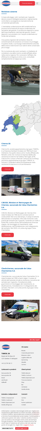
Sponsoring (24, 360)
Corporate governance (27, 353)
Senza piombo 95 (6, 373)
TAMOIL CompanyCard (7, 398)
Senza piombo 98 (6, 375)
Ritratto (23, 350)
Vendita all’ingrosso (6, 404)
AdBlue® (3, 382)
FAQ (22, 400)
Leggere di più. (28, 425)
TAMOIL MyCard (25, 373)
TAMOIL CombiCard (6, 400)
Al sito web (8, 169)
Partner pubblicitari (26, 402)
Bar (22, 384)
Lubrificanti (4, 380)
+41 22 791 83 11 (6, 363)
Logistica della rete (26, 357)
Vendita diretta (25, 389)
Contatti (23, 404)
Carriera (23, 364)
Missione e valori (26, 355)
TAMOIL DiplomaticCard (28, 377)
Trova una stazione (27, 3)
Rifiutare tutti (7, 428)
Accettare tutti (21, 428)
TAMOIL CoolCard (26, 375)
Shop (22, 382)
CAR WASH (24, 387)
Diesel (3, 377)
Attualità (23, 362)
